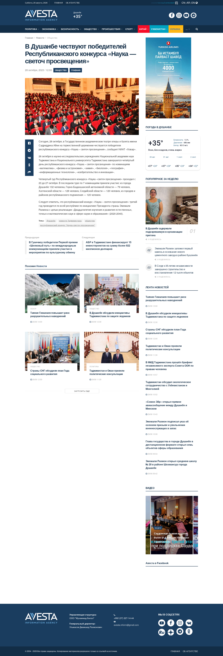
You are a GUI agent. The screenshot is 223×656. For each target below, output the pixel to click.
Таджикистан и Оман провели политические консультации (107, 372)
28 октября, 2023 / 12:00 (38, 70)
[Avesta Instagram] (179, 622)
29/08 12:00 (37, 379)
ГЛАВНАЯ (58, 2)
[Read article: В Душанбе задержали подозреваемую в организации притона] (172, 205)
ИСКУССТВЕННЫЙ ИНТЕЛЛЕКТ (163, 3)
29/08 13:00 (37, 321)
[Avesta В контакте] (189, 622)
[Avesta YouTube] (161, 622)
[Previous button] (148, 525)
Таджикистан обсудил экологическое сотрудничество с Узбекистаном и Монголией (168, 385)
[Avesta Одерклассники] (189, 631)
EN (193, 2)
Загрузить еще (82, 391)
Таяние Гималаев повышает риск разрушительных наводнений (49, 314)
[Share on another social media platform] (29, 172)
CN (183, 2)
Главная (29, 37)
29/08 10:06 (152, 434)
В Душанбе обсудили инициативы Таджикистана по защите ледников (110, 314)
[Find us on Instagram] (179, 15)
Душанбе (77, 13)
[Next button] (196, 525)
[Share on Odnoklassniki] (29, 165)
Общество (90, 29)
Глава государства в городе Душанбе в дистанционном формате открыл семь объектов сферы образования (169, 445)
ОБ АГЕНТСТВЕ (73, 2)
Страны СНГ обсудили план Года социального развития (49, 372)
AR (188, 2)
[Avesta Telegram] (179, 631)
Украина (175, 29)
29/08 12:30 (96, 321)
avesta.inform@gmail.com (126, 624)
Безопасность (70, 29)
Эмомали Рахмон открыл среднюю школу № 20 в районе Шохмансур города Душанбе (171, 464)
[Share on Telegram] (29, 150)
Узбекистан (158, 29)
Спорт (129, 29)
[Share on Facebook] (29, 143)
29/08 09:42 (152, 473)
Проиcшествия (111, 29)
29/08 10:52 (152, 394)
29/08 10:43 (152, 414)
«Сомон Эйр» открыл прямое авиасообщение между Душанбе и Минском (166, 405)
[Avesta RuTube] (161, 632)
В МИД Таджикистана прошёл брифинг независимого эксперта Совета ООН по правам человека (170, 365)
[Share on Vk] (29, 157)
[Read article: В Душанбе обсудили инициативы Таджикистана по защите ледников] (111, 293)
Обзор (33, 308)
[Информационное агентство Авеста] (41, 15)
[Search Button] (197, 29)
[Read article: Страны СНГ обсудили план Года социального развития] (52, 351)
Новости (40, 37)
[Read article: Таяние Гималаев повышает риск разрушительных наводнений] (52, 293)
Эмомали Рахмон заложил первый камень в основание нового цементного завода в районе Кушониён (176, 252)
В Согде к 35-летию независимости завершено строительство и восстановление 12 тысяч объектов (174, 269)
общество (90, 220)
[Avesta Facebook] (170, 622)
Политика (31, 29)
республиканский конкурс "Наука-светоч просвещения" (67, 225)
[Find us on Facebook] (172, 15)
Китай (142, 29)
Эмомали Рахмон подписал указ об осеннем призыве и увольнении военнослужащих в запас (167, 425)
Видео (158, 532)
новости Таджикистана (70, 220)
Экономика (49, 29)
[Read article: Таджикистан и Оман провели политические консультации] (111, 351)
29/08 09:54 (152, 453)
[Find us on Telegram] (193, 15)
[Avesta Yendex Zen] (170, 632)
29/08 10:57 (152, 374)
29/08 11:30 (96, 379)
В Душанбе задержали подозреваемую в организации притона (164, 232)
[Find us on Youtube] (186, 15)
